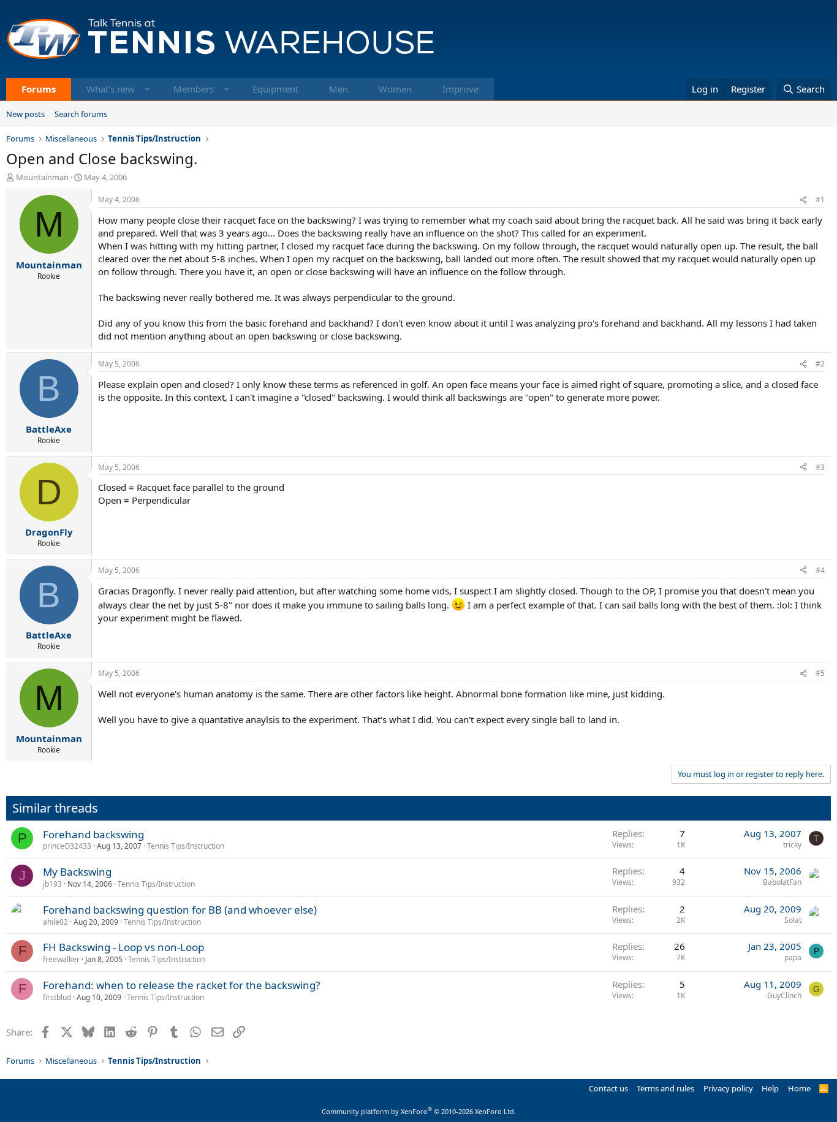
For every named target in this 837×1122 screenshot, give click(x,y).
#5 (820, 673)
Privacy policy (728, 1088)
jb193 (52, 884)
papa (792, 957)
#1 (820, 199)
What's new (110, 89)
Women (395, 89)
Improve (460, 89)
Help (770, 1088)
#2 (820, 363)
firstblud (57, 997)
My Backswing (77, 872)
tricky (792, 845)
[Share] (803, 200)
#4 (820, 570)
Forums (38, 89)
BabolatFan (782, 882)
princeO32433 (67, 846)
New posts (25, 113)
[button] (147, 89)
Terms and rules (665, 1088)
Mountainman (42, 177)
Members (193, 89)
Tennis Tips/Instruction (185, 846)
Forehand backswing (93, 834)
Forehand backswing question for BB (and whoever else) (180, 910)
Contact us (608, 1088)
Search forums (81, 113)
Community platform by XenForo (419, 1111)
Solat (792, 920)
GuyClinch (784, 995)
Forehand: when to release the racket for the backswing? (181, 985)
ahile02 (55, 922)
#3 (820, 467)
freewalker (61, 959)
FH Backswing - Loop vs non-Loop (123, 947)
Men (338, 89)
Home (799, 1088)
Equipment (275, 89)
